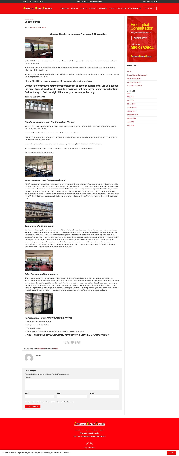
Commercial (103, 8)
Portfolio (83, 8)
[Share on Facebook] (65, 342)
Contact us (122, 8)
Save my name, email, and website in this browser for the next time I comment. (51, 402)
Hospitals (92, 8)
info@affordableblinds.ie (96, 1)
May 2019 (130, 125)
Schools (112, 8)
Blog (101, 430)
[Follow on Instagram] (91, 443)
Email (59, 393)
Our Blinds (64, 8)
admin (44, 27)
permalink (55, 348)
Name (27, 393)
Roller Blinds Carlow (133, 82)
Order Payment (133, 8)
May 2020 (130, 97)
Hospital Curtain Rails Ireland (136, 75)
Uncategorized (29, 19)
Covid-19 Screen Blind (134, 86)
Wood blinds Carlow (133, 78)
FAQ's (87, 430)
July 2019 (130, 122)
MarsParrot (92, 447)
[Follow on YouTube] (25, 1)
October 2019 (131, 111)
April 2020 (130, 100)
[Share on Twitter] (68, 342)
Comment (28, 377)
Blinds (129, 71)
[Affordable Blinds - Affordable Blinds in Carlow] (37, 8)
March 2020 (131, 104)
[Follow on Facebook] (23, 1)
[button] (147, 1)
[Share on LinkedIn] (78, 342)
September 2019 (132, 115)
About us (74, 8)
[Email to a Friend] (72, 342)
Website (92, 393)
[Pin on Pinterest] (75, 342)
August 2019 (131, 118)
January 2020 (131, 107)
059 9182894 (40, 1)
